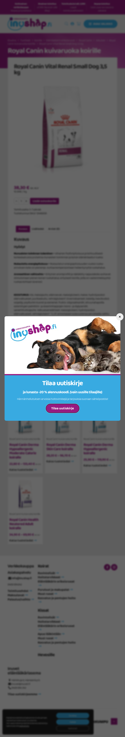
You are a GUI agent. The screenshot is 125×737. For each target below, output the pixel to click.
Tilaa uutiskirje (62, 408)
